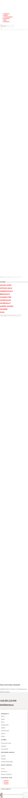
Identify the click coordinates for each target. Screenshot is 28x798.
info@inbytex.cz (7, 704)
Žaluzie (3, 719)
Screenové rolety (6, 291)
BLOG (5, 20)
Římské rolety (5, 294)
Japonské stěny (5, 297)
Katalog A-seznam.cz (6, 774)
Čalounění (3, 309)
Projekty (9, 277)
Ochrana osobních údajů (7, 761)
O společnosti (7, 17)
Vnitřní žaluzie (5, 300)
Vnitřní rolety (5, 303)
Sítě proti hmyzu (6, 288)
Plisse (2, 312)
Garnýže (3, 727)
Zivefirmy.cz (4, 771)
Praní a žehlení (4, 749)
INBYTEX (2, 277)
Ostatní (3, 736)
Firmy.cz (3, 768)
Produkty (6, 14)
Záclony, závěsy (6, 285)
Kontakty (6, 21)
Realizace (6, 18)
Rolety (2, 716)
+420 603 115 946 (8, 700)
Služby (5, 15)
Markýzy (3, 733)
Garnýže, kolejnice (6, 306)
